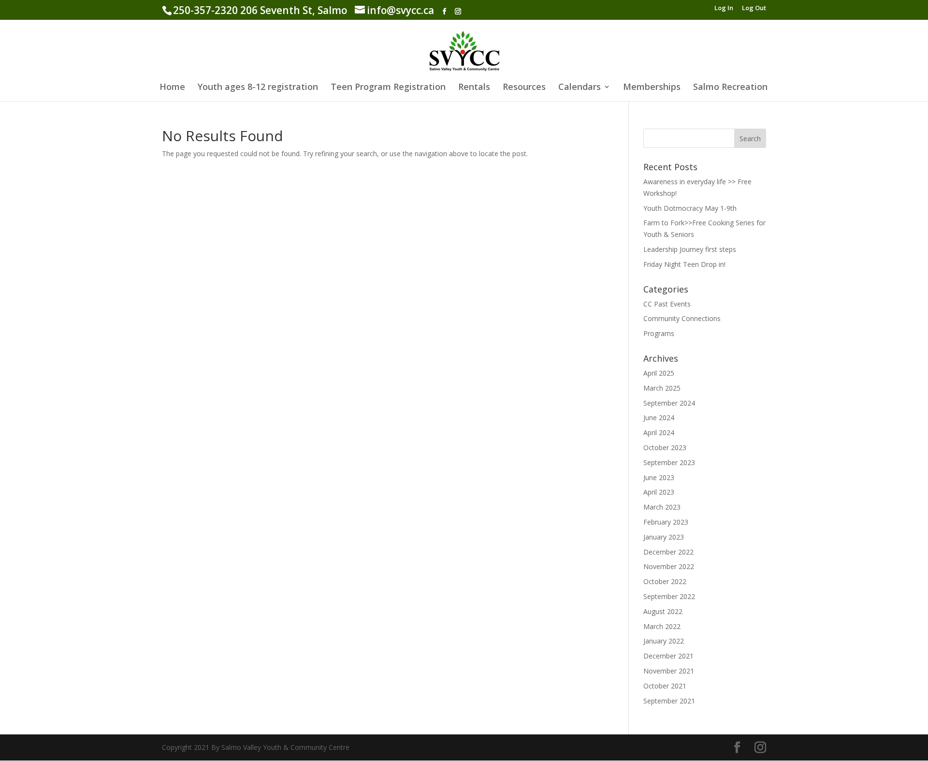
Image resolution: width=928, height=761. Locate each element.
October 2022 (664, 581)
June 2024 (658, 417)
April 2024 (658, 432)
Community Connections (682, 318)
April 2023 (658, 492)
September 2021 (669, 700)
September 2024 (669, 403)
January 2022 (663, 640)
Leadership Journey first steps (689, 249)
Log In (723, 8)
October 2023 (664, 447)
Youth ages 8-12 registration (258, 87)
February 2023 (665, 522)
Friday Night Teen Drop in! (684, 264)
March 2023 (662, 507)
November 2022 (668, 566)
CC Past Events (667, 303)
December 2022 (668, 551)
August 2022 (662, 611)
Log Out (754, 8)
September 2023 (669, 462)
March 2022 (662, 626)
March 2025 (662, 388)
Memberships (652, 87)
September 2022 (669, 596)
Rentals (474, 87)
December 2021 (668, 655)
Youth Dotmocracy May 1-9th (690, 208)
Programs (658, 333)
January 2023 (663, 536)
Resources (524, 87)
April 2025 (658, 373)
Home (172, 87)
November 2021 (668, 670)
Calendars (579, 87)
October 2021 (664, 685)
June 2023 (658, 477)
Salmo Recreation (730, 87)
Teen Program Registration (388, 87)
